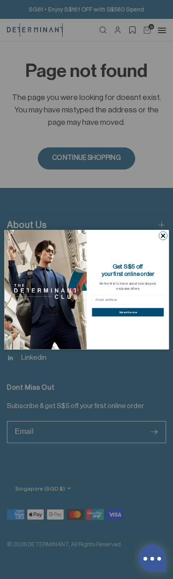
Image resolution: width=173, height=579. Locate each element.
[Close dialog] (163, 235)
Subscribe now (128, 312)
